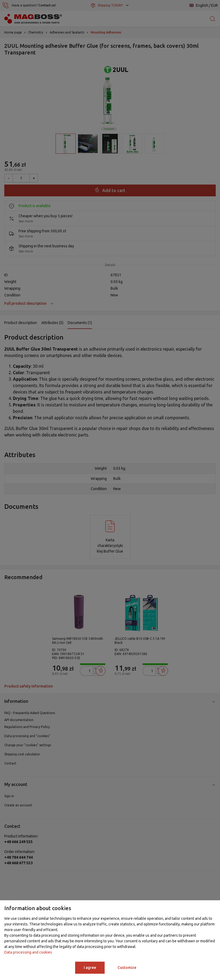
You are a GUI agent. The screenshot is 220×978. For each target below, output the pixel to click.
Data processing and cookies (28, 952)
